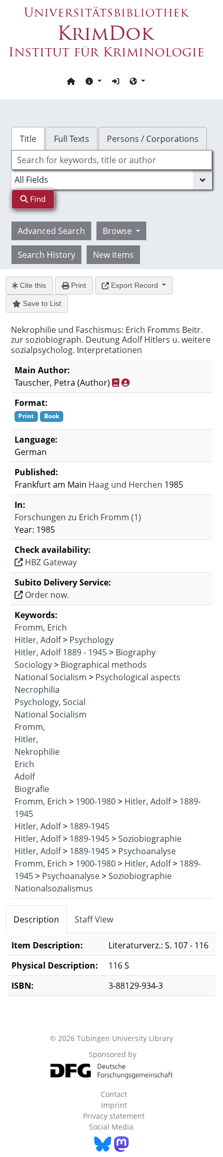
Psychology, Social (50, 702)
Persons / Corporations (153, 138)
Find (37, 199)
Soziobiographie (150, 838)
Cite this (32, 285)
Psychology (91, 640)
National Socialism (51, 677)
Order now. (46, 595)
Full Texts (71, 138)
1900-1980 (96, 801)
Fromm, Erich (41, 627)
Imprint (114, 1105)
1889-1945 (89, 826)
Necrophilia (37, 689)
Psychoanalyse (147, 851)
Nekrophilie (37, 751)
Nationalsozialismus (54, 888)
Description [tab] (36, 919)
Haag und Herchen (125, 484)
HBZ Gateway (50, 562)
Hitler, (26, 739)
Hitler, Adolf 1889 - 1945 (61, 652)
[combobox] (111, 160)
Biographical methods (104, 664)
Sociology (33, 664)
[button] (93, 80)
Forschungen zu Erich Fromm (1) (78, 517)
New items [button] (113, 254)
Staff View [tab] (94, 919)
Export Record (134, 285)
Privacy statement (114, 1116)
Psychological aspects (137, 677)
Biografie (32, 789)
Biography (136, 652)
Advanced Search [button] (51, 231)
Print (77, 285)
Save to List (41, 303)
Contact (114, 1094)
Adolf (25, 776)
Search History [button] (46, 254)
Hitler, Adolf (38, 640)
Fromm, (30, 727)
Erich (24, 764)
